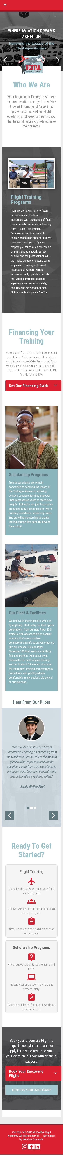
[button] (5, 5)
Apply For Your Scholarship (31, 1090)
